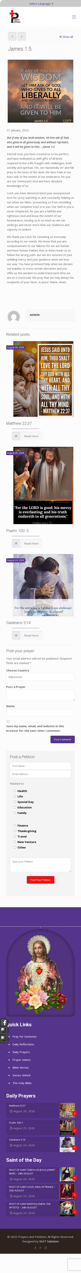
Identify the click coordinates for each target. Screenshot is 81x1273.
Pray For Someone (24, 1036)
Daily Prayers (21, 1052)
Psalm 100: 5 (17, 530)
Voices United (21, 1075)
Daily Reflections (23, 1044)
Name (10, 706)
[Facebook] (35, 1248)
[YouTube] (41, 1248)
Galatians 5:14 (18, 622)
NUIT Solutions (49, 1241)
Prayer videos (21, 1060)
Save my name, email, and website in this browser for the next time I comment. (35, 728)
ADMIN (35, 315)
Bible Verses (20, 1067)
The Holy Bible (21, 1083)
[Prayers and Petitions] (16, 16)
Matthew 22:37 (19, 423)
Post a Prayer (15, 687)
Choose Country (17, 670)
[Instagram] (46, 1248)
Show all (68, 37)
